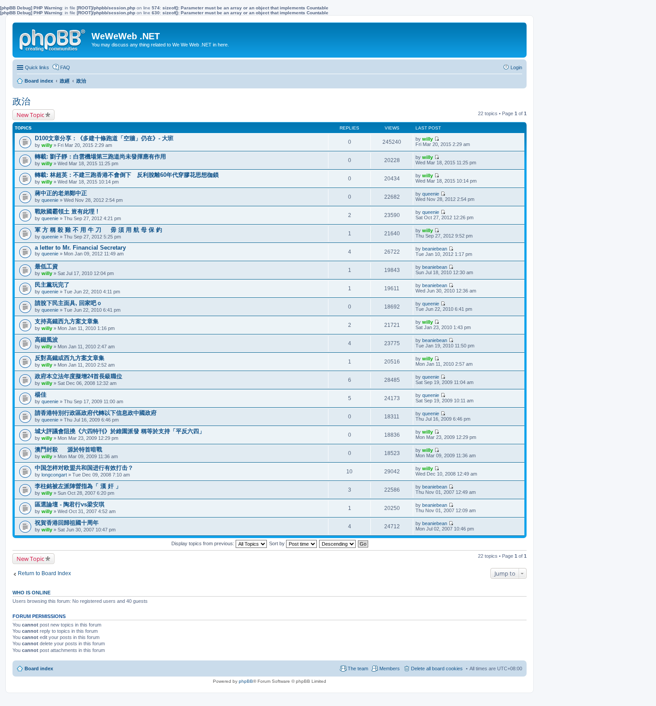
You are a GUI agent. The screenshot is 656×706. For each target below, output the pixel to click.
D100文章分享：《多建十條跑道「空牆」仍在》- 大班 (104, 138)
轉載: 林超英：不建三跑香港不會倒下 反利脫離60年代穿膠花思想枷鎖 (127, 174)
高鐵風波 (46, 339)
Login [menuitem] (516, 67)
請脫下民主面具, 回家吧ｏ (68, 303)
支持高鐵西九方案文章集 (67, 321)
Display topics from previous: (203, 543)
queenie (50, 200)
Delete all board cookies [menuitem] (437, 668)
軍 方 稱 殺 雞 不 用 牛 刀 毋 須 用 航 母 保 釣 (98, 229)
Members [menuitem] (389, 668)
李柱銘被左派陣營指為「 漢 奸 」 (78, 486)
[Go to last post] (436, 139)
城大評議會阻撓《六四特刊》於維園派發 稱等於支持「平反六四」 (120, 431)
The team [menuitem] (358, 668)
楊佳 (40, 394)
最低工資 (46, 266)
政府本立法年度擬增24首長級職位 (78, 376)
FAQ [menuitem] (65, 67)
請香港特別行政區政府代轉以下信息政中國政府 (96, 412)
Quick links (37, 67)
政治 (21, 101)
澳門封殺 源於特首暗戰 (68, 449)
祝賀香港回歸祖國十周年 (67, 522)
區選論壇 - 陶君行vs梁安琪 (69, 504)
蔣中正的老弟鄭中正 (61, 193)
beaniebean (434, 248)
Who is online (31, 592)
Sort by (277, 543)
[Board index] (53, 38)
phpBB (246, 681)
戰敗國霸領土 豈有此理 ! (66, 211)
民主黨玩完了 (52, 284)
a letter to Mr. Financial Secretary (80, 247)
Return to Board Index (44, 573)
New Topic (30, 115)
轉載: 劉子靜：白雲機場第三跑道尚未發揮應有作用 (100, 156)
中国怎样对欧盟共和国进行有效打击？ (84, 467)
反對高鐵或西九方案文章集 (69, 358)
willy (47, 145)
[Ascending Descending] (338, 543)
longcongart (54, 474)
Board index (39, 668)
